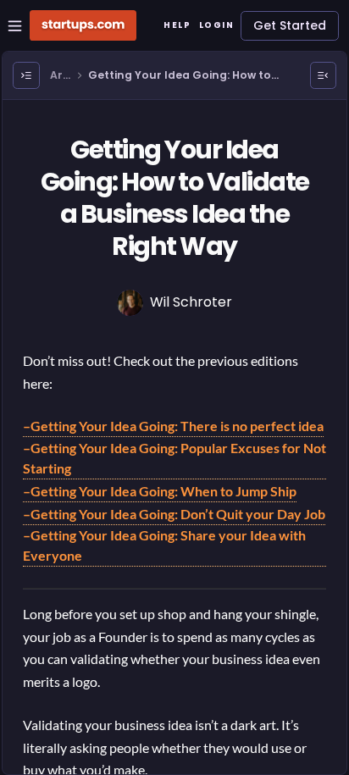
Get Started (289, 25)
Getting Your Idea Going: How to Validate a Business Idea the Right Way (184, 76)
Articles (60, 76)
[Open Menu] (26, 75)
